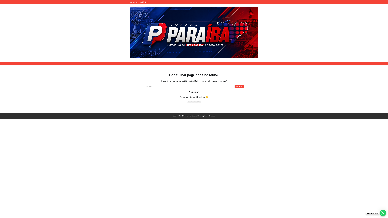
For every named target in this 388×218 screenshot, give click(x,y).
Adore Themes (209, 116)
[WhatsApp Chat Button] (383, 213)
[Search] (256, 63)
